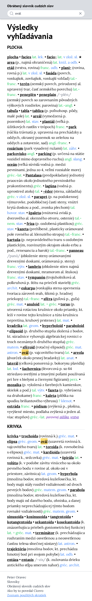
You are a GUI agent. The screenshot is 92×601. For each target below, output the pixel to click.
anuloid (33, 304)
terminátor (44, 532)
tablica (38, 110)
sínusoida (15, 516)
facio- (52, 57)
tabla (25, 110)
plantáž (48, 121)
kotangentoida (19, 522)
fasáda (51, 73)
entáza (12, 559)
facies (26, 57)
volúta (12, 463)
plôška (64, 417)
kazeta (23, 229)
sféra (48, 298)
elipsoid (16, 331)
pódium (40, 406)
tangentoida (60, 516)
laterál (12, 363)
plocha (12, 57)
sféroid (29, 347)
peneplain (47, 94)
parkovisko (16, 153)
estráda (13, 406)
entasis (27, 559)
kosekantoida (68, 522)
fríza (30, 223)
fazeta (53, 390)
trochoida (29, 436)
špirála (68, 457)
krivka (12, 436)
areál (37, 116)
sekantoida (44, 522)
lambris (34, 266)
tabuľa (12, 110)
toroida (52, 446)
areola (78, 352)
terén (24, 84)
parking (45, 153)
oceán (12, 164)
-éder (48, 191)
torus (65, 304)
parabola (77, 489)
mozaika (14, 384)
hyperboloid (52, 325)
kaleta (51, 395)
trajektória (16, 549)
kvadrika (14, 325)
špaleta (35, 212)
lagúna (50, 186)
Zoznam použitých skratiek (26, 595)
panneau (76, 250)
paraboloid (75, 325)
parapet (40, 196)
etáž (10, 67)
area (11, 62)
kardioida (51, 452)
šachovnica (31, 368)
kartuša (13, 239)
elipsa (12, 441)
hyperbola (68, 473)
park (73, 126)
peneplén (28, 94)
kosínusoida (37, 516)
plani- (66, 67)
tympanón (36, 277)
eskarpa (28, 288)
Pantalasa (33, 175)
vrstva (74, 417)
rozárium (15, 148)
